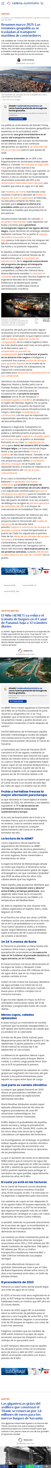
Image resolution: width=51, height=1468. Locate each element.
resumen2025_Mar (11, 591)
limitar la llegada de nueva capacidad (23, 196)
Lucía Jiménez (28, 60)
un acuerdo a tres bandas (22, 220)
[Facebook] (4, 1466)
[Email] (46, 1466)
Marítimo (5, 14)
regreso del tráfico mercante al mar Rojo (24, 237)
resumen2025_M (29, 585)
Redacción (28, 651)
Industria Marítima (10, 611)
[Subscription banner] (25, 577)
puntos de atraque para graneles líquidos (23, 362)
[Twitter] (13, 1466)
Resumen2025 (9, 585)
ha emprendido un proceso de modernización (16, 351)
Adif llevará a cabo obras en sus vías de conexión (24, 553)
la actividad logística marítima (20, 398)
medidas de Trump (15, 191)
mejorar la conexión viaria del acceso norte (25, 438)
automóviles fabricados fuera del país (22, 183)
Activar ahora (16, 119)
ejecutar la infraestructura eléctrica (24, 492)
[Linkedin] (21, 1466)
